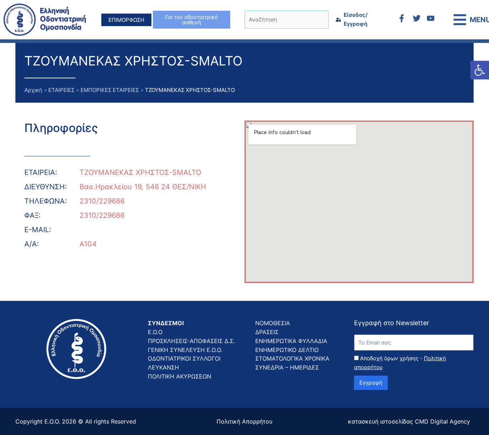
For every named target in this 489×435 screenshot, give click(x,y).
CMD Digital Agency (442, 421)
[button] (479, 70)
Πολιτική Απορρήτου (244, 421)
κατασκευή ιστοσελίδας (380, 421)
